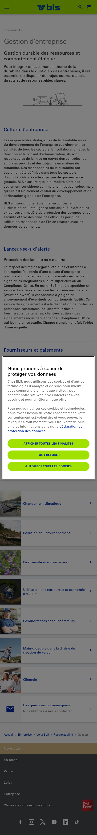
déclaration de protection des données (45, 428)
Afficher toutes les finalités (48, 443)
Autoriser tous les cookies (48, 466)
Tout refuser (48, 455)
